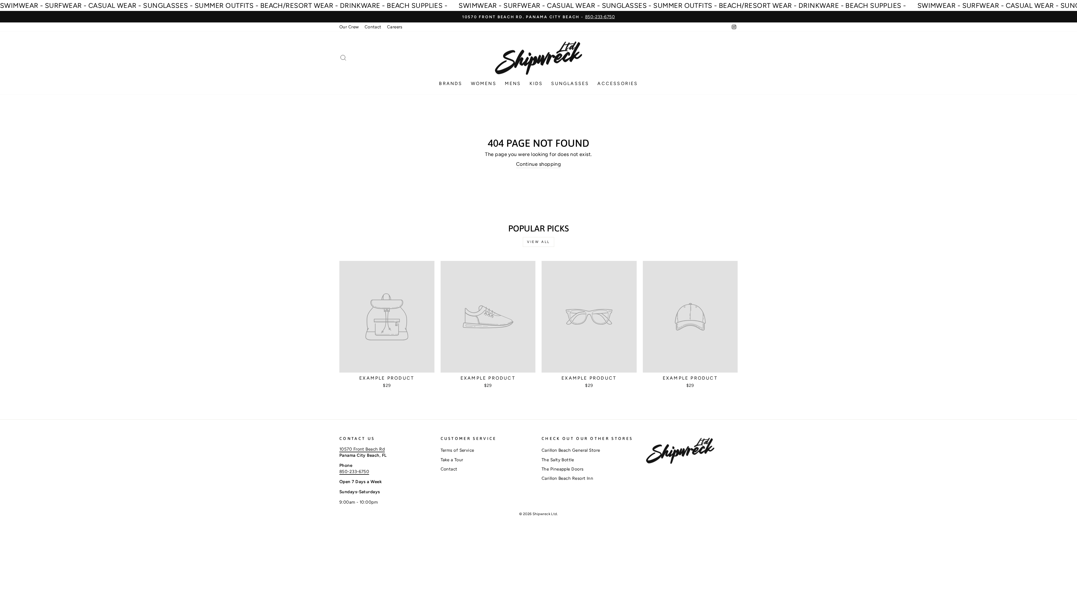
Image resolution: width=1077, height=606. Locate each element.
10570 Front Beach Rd (362, 449)
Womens (483, 83)
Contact (373, 26)
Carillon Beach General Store (571, 450)
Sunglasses (570, 83)
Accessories (617, 83)
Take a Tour (452, 459)
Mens (513, 83)
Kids (536, 83)
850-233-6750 (354, 471)
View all (538, 242)
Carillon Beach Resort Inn (567, 478)
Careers (394, 26)
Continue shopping (538, 164)
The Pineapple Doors (563, 469)
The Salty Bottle (558, 459)
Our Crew (349, 26)
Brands (450, 83)
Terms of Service (457, 450)
